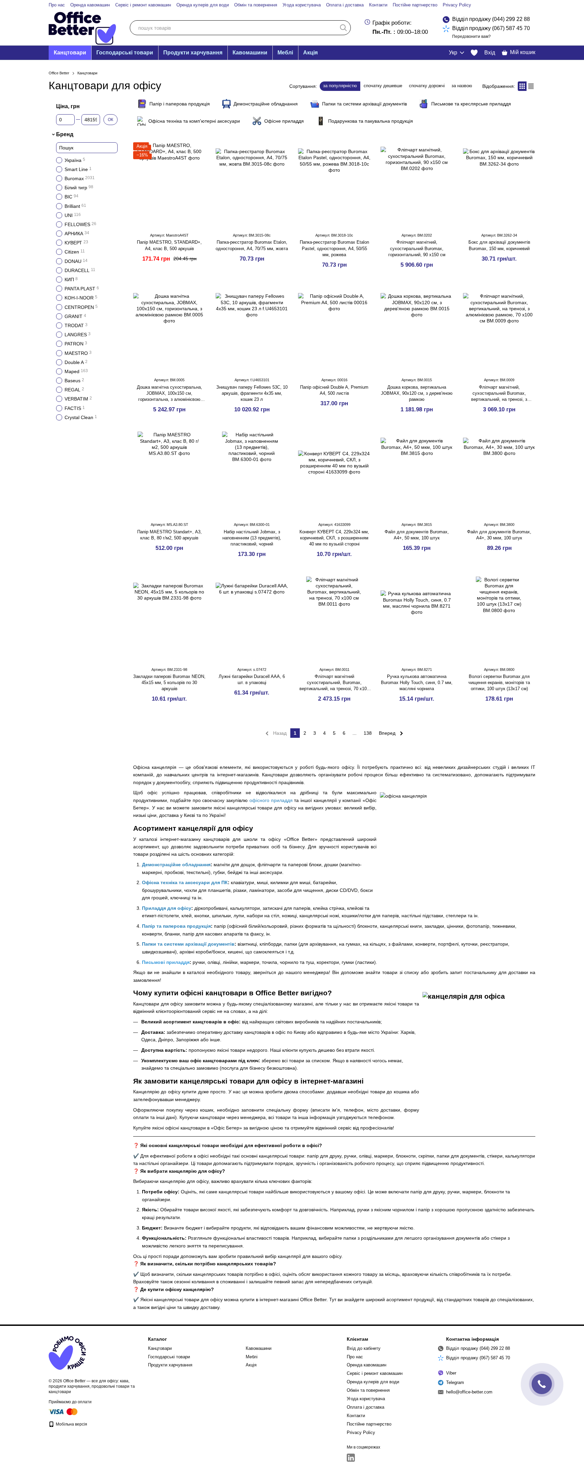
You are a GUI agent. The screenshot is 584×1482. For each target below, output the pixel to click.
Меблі (285, 52)
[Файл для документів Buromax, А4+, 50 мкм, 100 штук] (417, 474)
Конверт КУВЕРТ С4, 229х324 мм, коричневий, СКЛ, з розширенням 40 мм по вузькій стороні (334, 537)
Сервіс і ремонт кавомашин (143, 4)
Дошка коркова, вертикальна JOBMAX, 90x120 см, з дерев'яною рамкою (417, 393)
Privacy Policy (457, 4)
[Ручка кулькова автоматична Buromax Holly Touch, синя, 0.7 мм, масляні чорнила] (417, 619)
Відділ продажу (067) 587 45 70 (491, 28)
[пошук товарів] (343, 27)
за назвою (462, 85)
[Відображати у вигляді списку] (531, 86)
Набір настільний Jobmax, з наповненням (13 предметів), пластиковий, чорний (251, 537)
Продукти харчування (192, 52)
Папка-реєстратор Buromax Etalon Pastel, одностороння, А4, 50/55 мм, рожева (334, 248)
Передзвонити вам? (471, 36)
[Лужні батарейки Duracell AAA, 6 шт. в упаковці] (252, 619)
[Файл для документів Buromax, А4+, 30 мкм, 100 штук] (499, 474)
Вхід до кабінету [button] (364, 1348)
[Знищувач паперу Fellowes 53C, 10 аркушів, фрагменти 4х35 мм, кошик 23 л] (252, 329)
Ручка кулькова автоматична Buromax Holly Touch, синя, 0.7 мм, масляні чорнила (417, 682)
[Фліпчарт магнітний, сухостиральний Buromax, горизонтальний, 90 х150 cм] (417, 184)
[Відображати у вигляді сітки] (522, 86)
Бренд (64, 134)
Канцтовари (70, 52)
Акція (310, 52)
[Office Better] (67, 1353)
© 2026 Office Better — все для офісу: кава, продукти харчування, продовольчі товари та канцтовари (92, 1386)
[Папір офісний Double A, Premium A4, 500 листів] (334, 329)
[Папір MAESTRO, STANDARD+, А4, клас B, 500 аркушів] (169, 184)
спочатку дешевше (383, 85)
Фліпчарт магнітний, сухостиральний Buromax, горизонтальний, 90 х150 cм (416, 248)
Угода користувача (302, 4)
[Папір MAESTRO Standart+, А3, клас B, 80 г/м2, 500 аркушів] (169, 474)
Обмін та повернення (255, 4)
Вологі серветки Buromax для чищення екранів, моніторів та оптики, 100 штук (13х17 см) (499, 682)
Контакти (378, 4)
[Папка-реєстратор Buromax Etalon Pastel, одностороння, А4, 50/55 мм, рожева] (334, 184)
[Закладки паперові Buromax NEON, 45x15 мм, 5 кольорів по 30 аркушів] (169, 619)
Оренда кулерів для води (202, 4)
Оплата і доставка (345, 4)
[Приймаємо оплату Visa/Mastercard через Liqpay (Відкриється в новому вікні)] (63, 1411)
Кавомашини (250, 52)
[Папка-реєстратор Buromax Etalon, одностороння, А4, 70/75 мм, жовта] (252, 184)
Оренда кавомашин (90, 4)
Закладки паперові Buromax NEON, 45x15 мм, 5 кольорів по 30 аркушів (169, 682)
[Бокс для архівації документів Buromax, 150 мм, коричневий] (499, 184)
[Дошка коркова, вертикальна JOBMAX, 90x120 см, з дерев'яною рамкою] (417, 329)
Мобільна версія (71, 1424)
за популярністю (340, 85)
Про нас (57, 4)
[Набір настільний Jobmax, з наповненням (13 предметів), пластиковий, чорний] (252, 474)
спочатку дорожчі (427, 85)
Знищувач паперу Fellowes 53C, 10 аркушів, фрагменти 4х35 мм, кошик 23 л (252, 393)
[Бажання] (474, 52)
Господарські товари (124, 52)
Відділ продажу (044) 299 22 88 (491, 19)
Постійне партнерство (415, 4)
